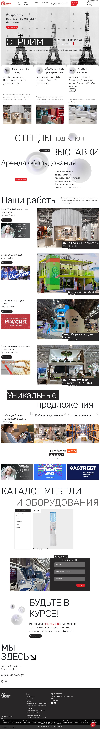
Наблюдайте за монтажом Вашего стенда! (14, 419)
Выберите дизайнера (49, 415)
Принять (59, 726)
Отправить (81, 585)
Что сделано (41, 84)
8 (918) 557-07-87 (59, 3)
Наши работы (45, 150)
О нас (28, 694)
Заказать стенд (90, 3)
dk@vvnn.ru (54, 700)
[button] (42, 247)
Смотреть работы (10, 84)
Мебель (37, 2)
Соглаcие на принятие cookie (35, 710)
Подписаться (34, 636)
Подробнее (5, 220)
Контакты (45, 2)
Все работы (11, 27)
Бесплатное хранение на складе (36, 706)
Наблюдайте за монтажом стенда (36, 703)
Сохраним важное (80, 415)
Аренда (82, 70)
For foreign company (74, 3)
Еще (71, 90)
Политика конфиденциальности (36, 717)
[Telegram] (52, 703)
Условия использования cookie (46, 726)
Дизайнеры (29, 699)
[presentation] (38, 247)
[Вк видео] (55, 703)
